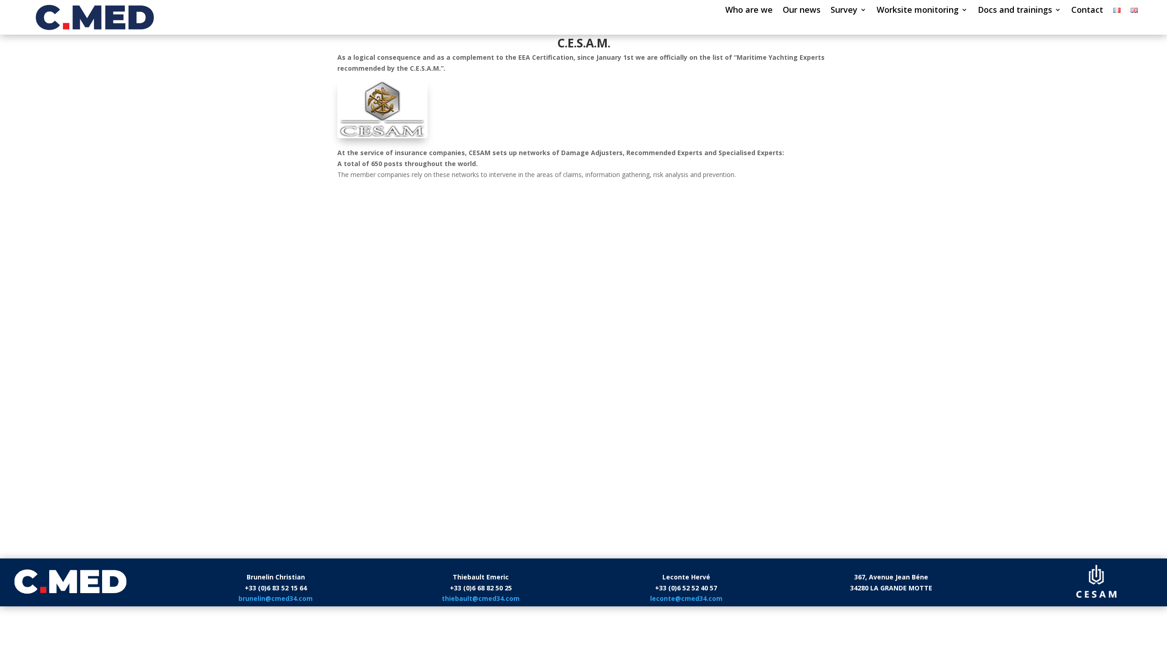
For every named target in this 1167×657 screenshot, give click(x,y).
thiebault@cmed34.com (481, 598)
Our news (802, 10)
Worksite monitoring (918, 10)
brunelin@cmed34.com (275, 598)
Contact (1087, 10)
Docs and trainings (1015, 10)
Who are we (749, 10)
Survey (844, 10)
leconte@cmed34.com (686, 598)
